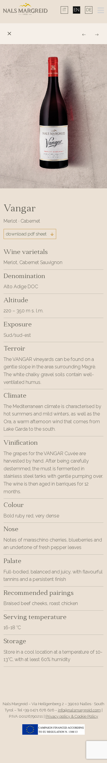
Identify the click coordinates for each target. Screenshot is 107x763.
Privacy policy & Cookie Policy (71, 716)
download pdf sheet (27, 234)
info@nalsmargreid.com (79, 710)
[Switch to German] (89, 10)
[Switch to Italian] (64, 10)
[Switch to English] (76, 10)
